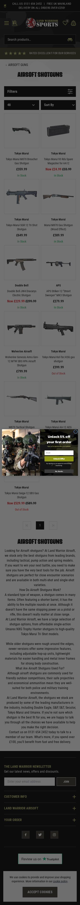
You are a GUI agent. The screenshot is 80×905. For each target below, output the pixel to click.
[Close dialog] (75, 432)
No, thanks (59, 471)
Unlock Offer (59, 458)
